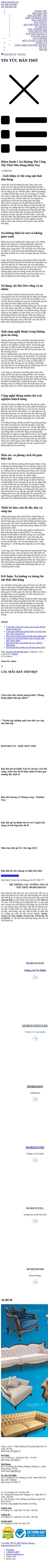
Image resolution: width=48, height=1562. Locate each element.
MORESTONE (35, 1147)
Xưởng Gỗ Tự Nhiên (35, 970)
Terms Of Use (15, 1545)
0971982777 (15, 1451)
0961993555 (15, 1471)
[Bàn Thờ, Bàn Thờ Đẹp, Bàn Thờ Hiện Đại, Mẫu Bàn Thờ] (11, 7)
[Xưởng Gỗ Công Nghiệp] (35, 1016)
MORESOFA (35, 1086)
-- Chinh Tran (6, 170)
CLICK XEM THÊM (10, 876)
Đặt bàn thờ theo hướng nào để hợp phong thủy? (25, 647)
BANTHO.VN (9, 54)
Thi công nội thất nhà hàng (17, 652)
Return (15, 654)
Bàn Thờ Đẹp (22, 1543)
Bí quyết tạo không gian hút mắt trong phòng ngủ (26, 636)
